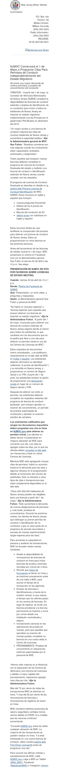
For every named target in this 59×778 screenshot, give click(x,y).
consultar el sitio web (35, 450)
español (25, 358)
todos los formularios (27, 571)
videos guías (23, 215)
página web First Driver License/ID (28, 743)
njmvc (44, 765)
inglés (16, 358)
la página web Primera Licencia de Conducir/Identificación (29, 188)
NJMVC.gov (20, 431)
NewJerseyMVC (19, 765)
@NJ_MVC (16, 762)
